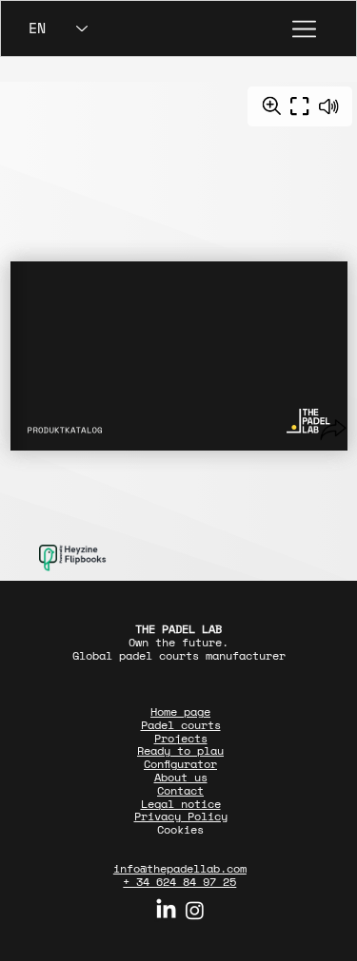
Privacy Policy (181, 816)
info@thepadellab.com (180, 868)
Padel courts (181, 725)
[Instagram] (195, 910)
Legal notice (181, 804)
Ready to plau (180, 750)
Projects (181, 738)
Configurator (180, 764)
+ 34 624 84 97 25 (179, 882)
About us (181, 777)
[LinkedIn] (166, 910)
